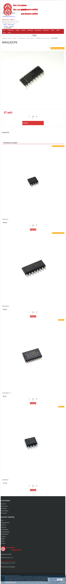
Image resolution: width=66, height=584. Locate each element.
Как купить (4, 506)
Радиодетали (10, 30)
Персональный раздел (8, 567)
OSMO (57, 30)
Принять (59, 579)
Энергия (23, 30)
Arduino (17, 30)
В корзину (33, 230)
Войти (5, 24)
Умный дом (30, 30)
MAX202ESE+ (5, 306)
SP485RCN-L (5, 480)
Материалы (46, 30)
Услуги (9, 32)
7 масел (52, 30)
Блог (4, 30)
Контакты (4, 513)
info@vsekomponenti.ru (8, 16)
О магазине (4, 511)
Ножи (4, 32)
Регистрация (11, 24)
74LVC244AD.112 (6, 393)
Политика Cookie (10, 582)
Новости (3, 504)
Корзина (6, 26)
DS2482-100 (5, 219)
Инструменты (38, 30)
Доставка (4, 508)
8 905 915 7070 (8, 13)
